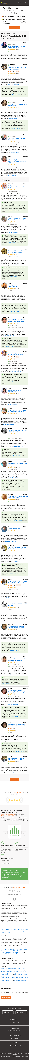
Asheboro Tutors (19, 977)
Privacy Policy (19, 1053)
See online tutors (6, 997)
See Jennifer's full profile (13, 477)
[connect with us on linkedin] (17, 1022)
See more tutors (14, 779)
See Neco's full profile (15, 152)
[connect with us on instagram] (14, 1022)
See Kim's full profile (11, 175)
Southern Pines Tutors (10, 977)
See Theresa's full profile (12, 704)
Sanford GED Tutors (16, 953)
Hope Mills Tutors (17, 979)
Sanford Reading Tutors (10, 931)
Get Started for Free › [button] (23, 2)
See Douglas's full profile (8, 424)
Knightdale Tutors (17, 973)
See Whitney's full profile (15, 371)
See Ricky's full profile (10, 335)
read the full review (16, 94)
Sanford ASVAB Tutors (13, 949)
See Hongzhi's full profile (8, 675)
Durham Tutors (21, 968)
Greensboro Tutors (12, 968)
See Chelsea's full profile (15, 741)
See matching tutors (14, 28)
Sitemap (1, 1053)
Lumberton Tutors (9, 974)
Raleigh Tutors (4, 968)
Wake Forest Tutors (17, 971)
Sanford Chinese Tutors (7, 952)
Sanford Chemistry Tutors (10, 950)
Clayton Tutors (20, 976)
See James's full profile (15, 265)
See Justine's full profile (13, 118)
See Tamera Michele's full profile (16, 620)
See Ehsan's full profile (11, 597)
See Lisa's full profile (12, 404)
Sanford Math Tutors (5, 929)
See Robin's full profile (12, 301)
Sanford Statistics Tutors (18, 952)
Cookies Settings (7, 1053)
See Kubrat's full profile (14, 640)
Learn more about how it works (14, 1030)
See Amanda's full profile (17, 561)
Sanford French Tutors (6, 947)
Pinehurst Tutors (12, 976)
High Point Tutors (20, 970)
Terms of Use (13, 1053)
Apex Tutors (9, 971)
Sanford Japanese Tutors (17, 947)
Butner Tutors (17, 980)
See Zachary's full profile (10, 541)
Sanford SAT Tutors (15, 929)
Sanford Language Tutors (22, 931)
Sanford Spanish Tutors (22, 950)
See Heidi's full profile (13, 232)
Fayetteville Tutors (5, 970)
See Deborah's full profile (17, 510)
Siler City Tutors (8, 979)
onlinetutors (22, 991)
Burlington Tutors (9, 973)
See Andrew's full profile (11, 772)
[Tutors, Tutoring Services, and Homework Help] (4, 3)
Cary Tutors (12, 970)
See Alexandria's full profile (13, 84)
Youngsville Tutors (9, 980)
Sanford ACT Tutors (6, 932)
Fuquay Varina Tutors (18, 974)
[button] (22, 293)
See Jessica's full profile (10, 60)
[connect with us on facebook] (11, 1022)
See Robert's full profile (11, 199)
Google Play (22, 1012)
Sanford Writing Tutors (6, 953)
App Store (8, 1012)
